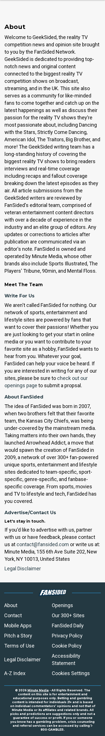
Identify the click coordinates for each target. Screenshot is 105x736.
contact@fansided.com (43, 544)
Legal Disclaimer (22, 568)
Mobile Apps (18, 625)
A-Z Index (14, 673)
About (10, 605)
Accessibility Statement (66, 659)
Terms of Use (19, 646)
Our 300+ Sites (68, 615)
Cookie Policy (67, 646)
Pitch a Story (18, 636)
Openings (62, 605)
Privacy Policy (67, 636)
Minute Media (38, 690)
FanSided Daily (68, 625)
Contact (13, 615)
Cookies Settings (71, 673)
